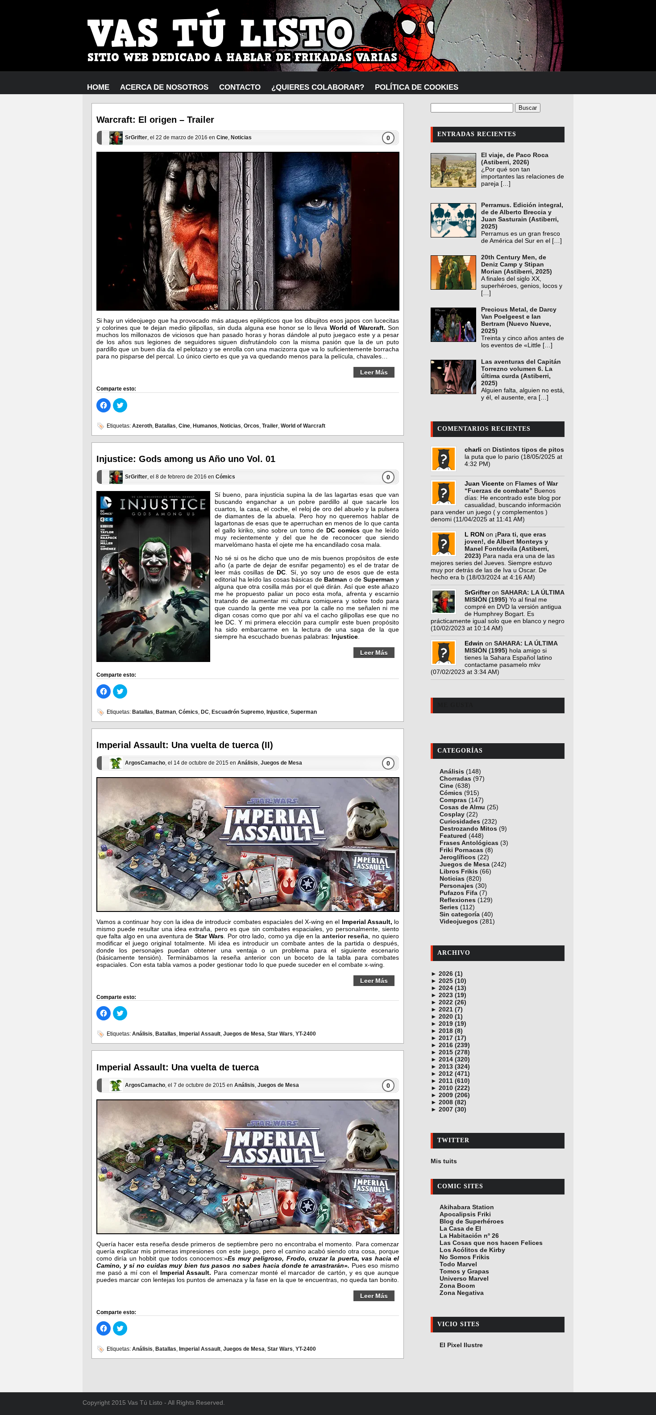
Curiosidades (460, 821)
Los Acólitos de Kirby (472, 1249)
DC (205, 712)
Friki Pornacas (461, 849)
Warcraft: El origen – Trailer (155, 120)
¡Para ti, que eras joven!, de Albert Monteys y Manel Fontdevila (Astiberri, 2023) (507, 545)
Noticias (241, 138)
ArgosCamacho (145, 763)
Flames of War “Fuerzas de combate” (511, 487)
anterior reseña (345, 936)
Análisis (247, 763)
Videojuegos (459, 921)
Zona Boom (457, 1285)
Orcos (251, 426)
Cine (222, 138)
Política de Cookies (416, 87)
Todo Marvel (458, 1264)
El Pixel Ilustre (461, 1344)
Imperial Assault (199, 1034)
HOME (98, 87)
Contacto (240, 87)
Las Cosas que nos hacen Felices (491, 1242)
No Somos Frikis (465, 1257)
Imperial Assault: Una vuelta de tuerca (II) (184, 745)
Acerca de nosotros (164, 87)
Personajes (456, 885)
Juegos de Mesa (281, 763)
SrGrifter (136, 138)
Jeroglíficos (458, 857)
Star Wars (280, 1034)
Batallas (165, 426)
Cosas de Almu (462, 807)
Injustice (277, 712)
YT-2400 (305, 1034)
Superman (304, 712)
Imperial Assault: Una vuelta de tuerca (177, 1067)
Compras (453, 799)
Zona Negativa (462, 1292)
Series (449, 907)
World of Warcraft (303, 426)
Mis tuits (444, 1161)
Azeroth (142, 426)
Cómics (225, 477)
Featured (453, 835)
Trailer (270, 426)
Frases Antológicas (469, 842)
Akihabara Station (467, 1207)
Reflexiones (458, 899)
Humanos (205, 426)
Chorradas (455, 778)
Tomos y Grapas (464, 1271)
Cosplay (452, 814)
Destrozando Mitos (468, 828)
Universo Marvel (464, 1278)
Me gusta (455, 705)
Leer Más (374, 372)
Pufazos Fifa (458, 892)
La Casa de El (460, 1228)
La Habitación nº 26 (469, 1235)
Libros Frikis (459, 871)
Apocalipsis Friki (465, 1214)
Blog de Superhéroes (472, 1221)
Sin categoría (460, 914)
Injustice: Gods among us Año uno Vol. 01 (185, 459)
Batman (166, 712)
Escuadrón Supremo (238, 712)
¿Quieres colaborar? (317, 87)
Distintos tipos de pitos (528, 449)
